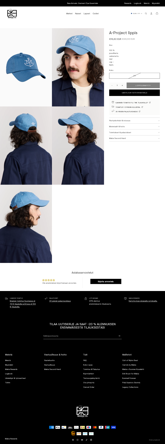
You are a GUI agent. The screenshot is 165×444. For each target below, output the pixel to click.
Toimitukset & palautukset (120, 132)
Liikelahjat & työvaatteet (15, 378)
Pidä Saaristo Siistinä (131, 382)
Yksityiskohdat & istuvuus (119, 120)
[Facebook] (73, 439)
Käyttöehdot (88, 373)
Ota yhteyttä (88, 382)
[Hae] (146, 13)
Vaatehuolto (49, 360)
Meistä (146, 3)
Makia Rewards (11, 369)
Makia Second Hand (117, 138)
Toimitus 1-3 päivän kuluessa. (128, 107)
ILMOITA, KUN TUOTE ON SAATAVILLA (134, 93)
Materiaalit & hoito (117, 126)
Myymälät (156, 3)
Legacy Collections (130, 387)
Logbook (137, 3)
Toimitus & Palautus (91, 369)
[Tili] (151, 13)
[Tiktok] (87, 439)
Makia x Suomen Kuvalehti (133, 369)
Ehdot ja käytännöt (154, 440)
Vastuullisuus (49, 364)
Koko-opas (88, 364)
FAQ (85, 360)
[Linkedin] (91, 439)
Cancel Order (88, 387)
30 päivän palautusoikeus (127, 111)
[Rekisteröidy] (119, 336)
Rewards (127, 3)
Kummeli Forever (129, 378)
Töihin (7, 382)
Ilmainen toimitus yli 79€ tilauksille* (132, 103)
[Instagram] (78, 439)
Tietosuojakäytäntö (91, 378)
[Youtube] (82, 439)
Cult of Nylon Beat (130, 360)
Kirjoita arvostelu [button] (106, 281)
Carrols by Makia (129, 364)
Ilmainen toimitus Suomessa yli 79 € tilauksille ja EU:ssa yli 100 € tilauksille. (23, 304)
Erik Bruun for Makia (130, 373)
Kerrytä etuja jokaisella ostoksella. (143, 301)
